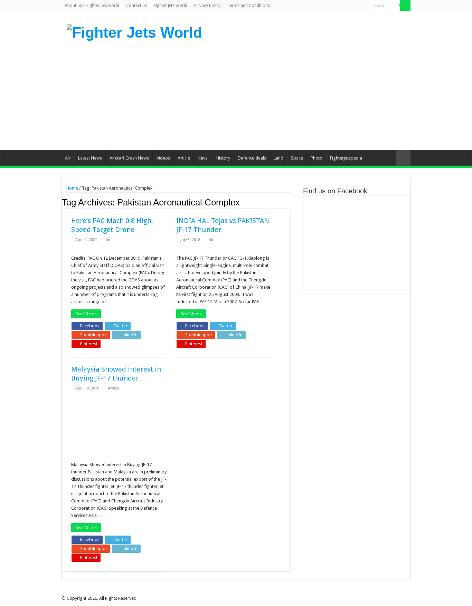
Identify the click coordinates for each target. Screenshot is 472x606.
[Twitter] (344, 6)
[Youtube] (357, 6)
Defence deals (252, 158)
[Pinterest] (350, 6)
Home (71, 188)
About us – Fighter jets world (92, 5)
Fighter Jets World (170, 5)
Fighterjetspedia (346, 158)
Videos (163, 158)
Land (278, 158)
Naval (203, 158)
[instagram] (364, 6)
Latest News (90, 158)
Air (67, 158)
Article (184, 158)
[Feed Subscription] (288, 202)
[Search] (405, 5)
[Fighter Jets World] (134, 31)
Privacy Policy (207, 5)
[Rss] (331, 6)
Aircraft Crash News (129, 158)
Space (297, 158)
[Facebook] (337, 6)
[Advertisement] (279, 94)
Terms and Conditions (248, 5)
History (223, 158)
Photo (316, 158)
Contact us (136, 5)
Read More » (86, 313)
